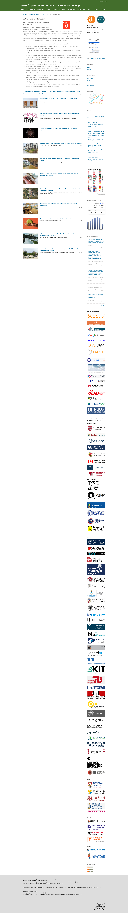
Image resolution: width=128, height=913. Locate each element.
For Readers (90, 78)
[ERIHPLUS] (96, 413)
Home (22, 9)
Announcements (81, 9)
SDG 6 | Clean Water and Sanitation (96, 131)
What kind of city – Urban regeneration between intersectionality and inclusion (61, 143)
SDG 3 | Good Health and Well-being (96, 124)
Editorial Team (40, 9)
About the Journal (30, 9)
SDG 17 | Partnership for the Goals (95, 163)
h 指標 (89, 210)
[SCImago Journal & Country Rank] (96, 58)
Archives (55, 9)
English (89, 69)
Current (48, 9)
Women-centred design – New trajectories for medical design (56, 218)
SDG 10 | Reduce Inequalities (94, 143)
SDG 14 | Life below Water (93, 155)
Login (106, 1)
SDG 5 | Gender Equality (94, 129)
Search (104, 9)
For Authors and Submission (94, 81)
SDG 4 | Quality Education (93, 126)
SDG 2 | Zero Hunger (92, 122)
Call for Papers (71, 9)
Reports (89, 9)
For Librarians (90, 85)
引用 (89, 207)
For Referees (90, 83)
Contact (96, 9)
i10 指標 (90, 213)
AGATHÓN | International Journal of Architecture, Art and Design (50, 5)
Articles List (62, 9)
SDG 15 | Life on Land (93, 157)
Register (101, 1)
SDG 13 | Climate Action (93, 152)
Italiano (89, 67)
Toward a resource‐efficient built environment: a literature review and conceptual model (96, 241)
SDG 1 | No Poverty (92, 120)
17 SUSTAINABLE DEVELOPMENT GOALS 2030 (37, 14)
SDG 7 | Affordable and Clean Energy (96, 133)
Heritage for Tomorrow (94, 286)
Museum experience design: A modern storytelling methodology (96, 296)
